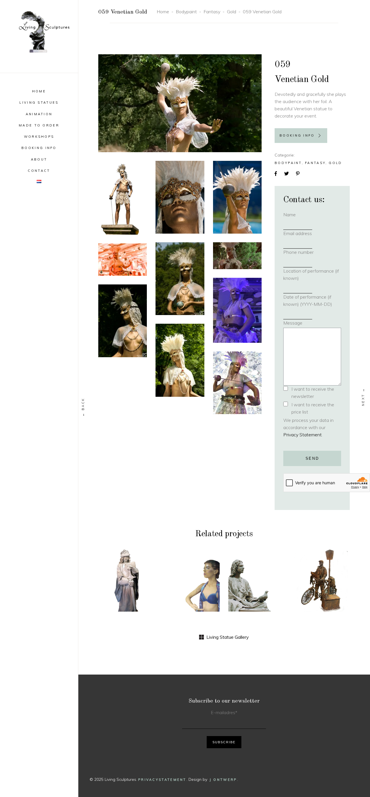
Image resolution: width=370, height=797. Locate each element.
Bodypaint (186, 11)
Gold (231, 11)
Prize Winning (256, 567)
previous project (83, 407)
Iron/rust (321, 572)
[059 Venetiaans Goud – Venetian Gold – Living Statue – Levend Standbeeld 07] (237, 310)
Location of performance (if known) (311, 274)
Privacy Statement (302, 434)
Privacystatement (162, 780)
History (126, 564)
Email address (307, 233)
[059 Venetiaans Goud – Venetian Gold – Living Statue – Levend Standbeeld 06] (122, 259)
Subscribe (224, 742)
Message (292, 323)
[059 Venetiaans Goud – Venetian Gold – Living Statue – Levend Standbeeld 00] (122, 198)
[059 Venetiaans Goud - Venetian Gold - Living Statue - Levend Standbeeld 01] (180, 103)
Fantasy (212, 11)
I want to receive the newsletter (312, 392)
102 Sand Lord (126, 587)
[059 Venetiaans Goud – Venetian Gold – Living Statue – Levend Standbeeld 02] (180, 197)
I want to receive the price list (312, 408)
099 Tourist (321, 587)
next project (363, 397)
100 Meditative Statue (256, 598)
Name (298, 214)
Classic (256, 557)
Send (312, 458)
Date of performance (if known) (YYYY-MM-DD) (307, 300)
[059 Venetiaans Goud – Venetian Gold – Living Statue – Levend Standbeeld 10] (237, 382)
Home (163, 11)
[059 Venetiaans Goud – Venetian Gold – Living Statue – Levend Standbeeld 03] (237, 197)
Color (191, 559)
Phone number (307, 252)
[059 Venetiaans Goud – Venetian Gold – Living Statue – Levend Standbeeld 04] (237, 255)
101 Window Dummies (191, 586)
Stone (126, 572)
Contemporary (193, 567)
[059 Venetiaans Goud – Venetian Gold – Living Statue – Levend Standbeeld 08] (122, 320)
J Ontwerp (223, 780)
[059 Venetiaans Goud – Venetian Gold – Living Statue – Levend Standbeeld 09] (180, 360)
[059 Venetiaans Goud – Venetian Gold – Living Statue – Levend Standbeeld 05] (180, 278)
